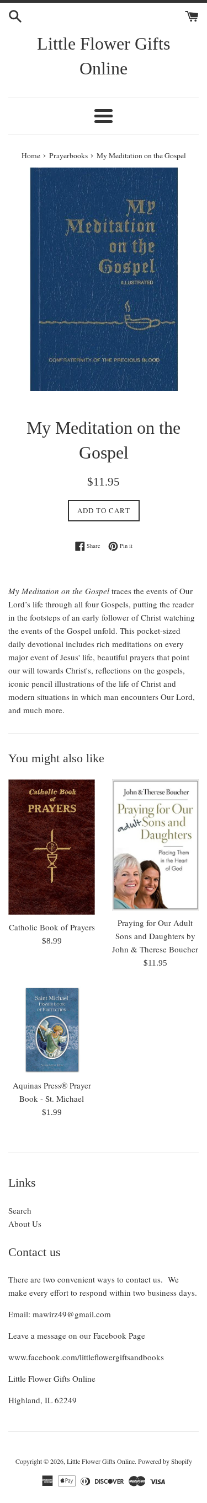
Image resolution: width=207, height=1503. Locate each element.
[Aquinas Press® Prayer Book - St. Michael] (51, 1029)
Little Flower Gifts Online (103, 56)
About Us (24, 1223)
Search (19, 1210)
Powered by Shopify (165, 1461)
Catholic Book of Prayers (52, 927)
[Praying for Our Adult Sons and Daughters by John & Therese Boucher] (155, 845)
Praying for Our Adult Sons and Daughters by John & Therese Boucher (155, 936)
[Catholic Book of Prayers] (51, 847)
